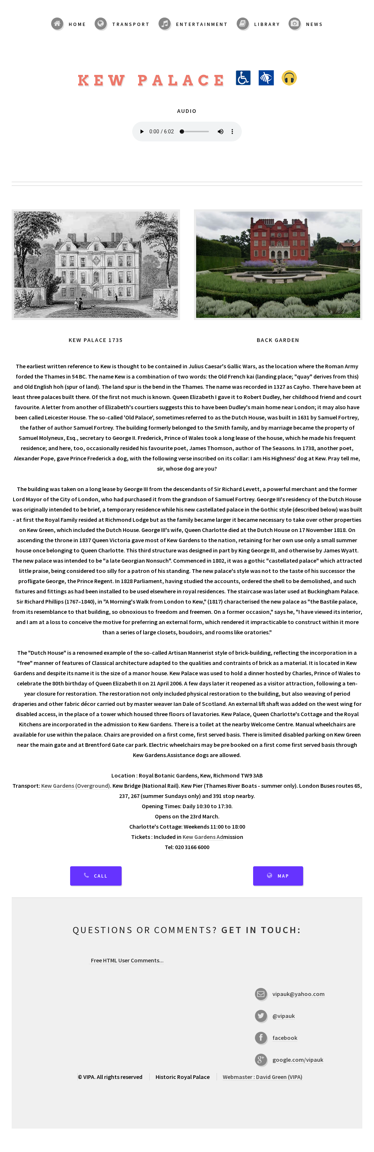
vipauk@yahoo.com (298, 993)
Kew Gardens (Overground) (75, 785)
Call (101, 876)
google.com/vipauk (297, 1059)
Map (283, 876)
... (127, 960)
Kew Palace (156, 80)
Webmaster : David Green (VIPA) (262, 1076)
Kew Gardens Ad (203, 836)
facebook (284, 1037)
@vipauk (283, 1015)
